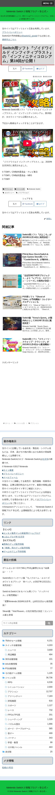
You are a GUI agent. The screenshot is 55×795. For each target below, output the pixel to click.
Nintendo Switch (34, 189)
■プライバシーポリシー (13, 474)
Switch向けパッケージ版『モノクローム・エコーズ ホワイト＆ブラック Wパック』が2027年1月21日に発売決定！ (27, 581)
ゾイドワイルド (23, 193)
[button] (49, 623)
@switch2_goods (29, 36)
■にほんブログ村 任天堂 (13, 537)
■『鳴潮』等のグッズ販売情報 (16, 548)
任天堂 (45, 459)
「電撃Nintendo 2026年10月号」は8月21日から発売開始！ (27, 603)
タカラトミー (9, 193)
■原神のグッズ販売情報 (13, 544)
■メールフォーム (10, 477)
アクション (9, 189)
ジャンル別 (20, 189)
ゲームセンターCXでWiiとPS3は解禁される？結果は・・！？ (26, 570)
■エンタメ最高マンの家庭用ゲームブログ (21, 533)
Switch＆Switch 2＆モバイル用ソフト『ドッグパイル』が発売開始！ (26, 593)
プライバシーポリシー (12, 32)
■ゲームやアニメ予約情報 (14, 551)
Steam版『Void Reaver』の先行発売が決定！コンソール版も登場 (27, 613)
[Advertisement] (27, 391)
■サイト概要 (8, 470)
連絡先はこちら (9, 39)
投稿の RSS (7, 767)
